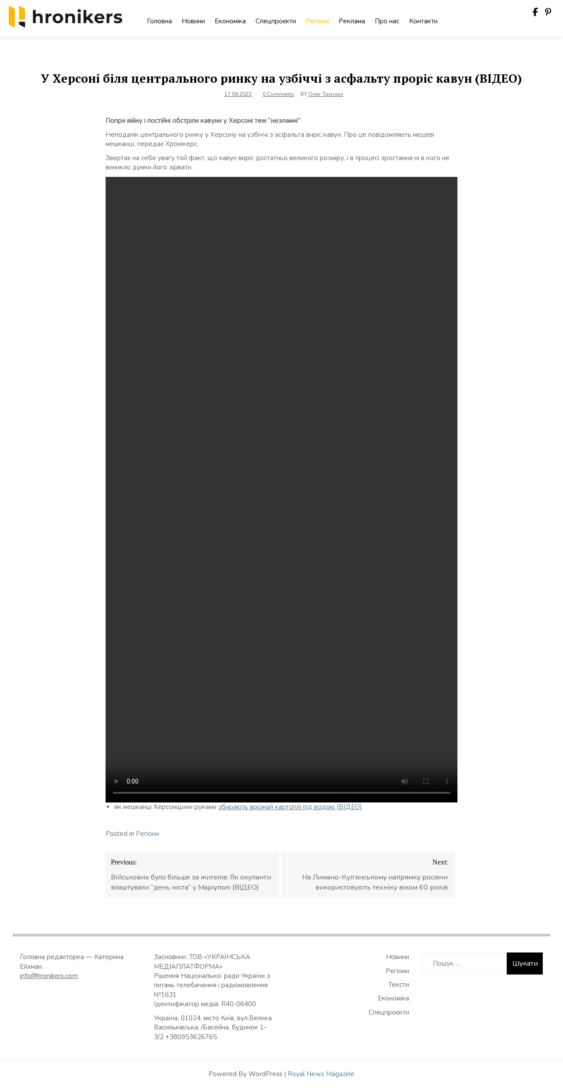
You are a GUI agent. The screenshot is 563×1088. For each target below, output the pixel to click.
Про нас (387, 21)
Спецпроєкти (276, 21)
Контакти (423, 21)
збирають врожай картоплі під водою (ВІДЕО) (290, 806)
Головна (159, 21)
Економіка (230, 21)
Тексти (398, 984)
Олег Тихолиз (325, 94)
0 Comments (278, 94)
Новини (193, 21)
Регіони (317, 21)
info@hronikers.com (49, 975)
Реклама (352, 21)
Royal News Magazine (321, 1074)
